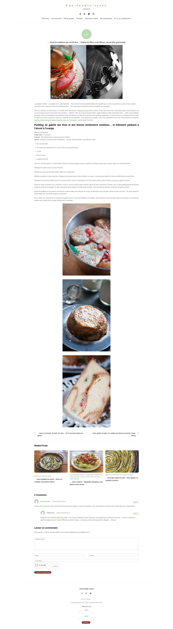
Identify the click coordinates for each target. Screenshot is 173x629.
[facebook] (80, 14)
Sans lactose (95, 476)
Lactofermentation (77, 475)
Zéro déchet (74, 479)
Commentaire (40, 539)
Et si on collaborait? (122, 18)
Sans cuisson (74, 476)
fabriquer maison (84, 110)
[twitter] (89, 14)
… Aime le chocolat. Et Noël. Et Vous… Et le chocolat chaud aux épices (60, 434)
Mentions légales (86, 599)
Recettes (45, 18)
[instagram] (84, 14)
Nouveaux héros (91, 18)
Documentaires (106, 18)
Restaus (79, 18)
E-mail (92, 555)
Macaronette (45, 501)
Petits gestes (69, 18)
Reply (136, 502)
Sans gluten (46, 476)
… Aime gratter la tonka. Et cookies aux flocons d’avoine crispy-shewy (113, 434)
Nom (37, 555)
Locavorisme (56, 18)
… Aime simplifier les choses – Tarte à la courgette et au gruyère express (48, 480)
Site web (38, 561)
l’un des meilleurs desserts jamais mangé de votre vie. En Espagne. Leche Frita (59, 120)
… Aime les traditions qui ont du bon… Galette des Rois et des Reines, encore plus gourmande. (86, 42)
